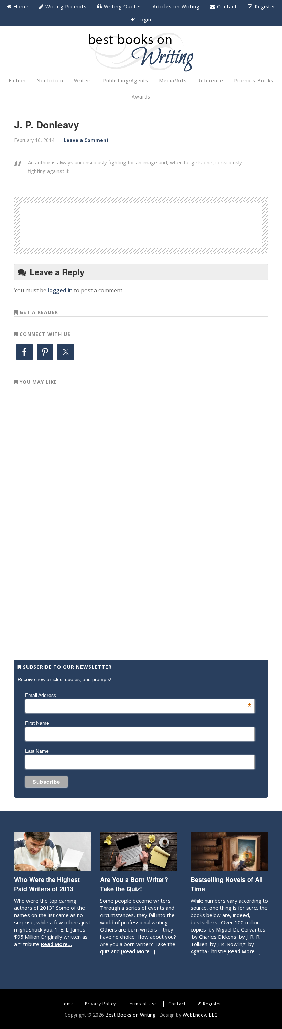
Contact (177, 1004)
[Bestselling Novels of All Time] (229, 867)
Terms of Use (142, 1004)
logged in (60, 290)
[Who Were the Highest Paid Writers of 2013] (52, 867)
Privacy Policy (100, 1004)
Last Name (37, 751)
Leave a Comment (86, 140)
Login (143, 19)
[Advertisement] (141, 224)
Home (67, 1004)
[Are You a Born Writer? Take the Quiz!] (138, 867)
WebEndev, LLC (200, 1014)
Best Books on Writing (141, 51)
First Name (37, 723)
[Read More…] (56, 943)
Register (212, 1004)
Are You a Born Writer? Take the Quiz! (134, 884)
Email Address (138, 695)
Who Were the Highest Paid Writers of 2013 (47, 884)
